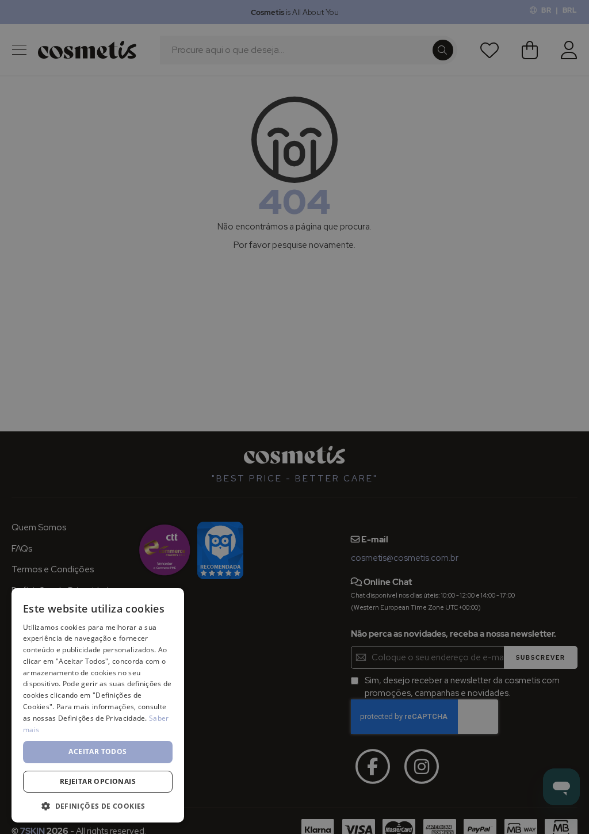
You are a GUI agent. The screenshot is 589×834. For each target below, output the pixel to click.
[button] (98, 805)
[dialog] (294, 417)
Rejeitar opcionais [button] (98, 781)
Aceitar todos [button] (97, 751)
